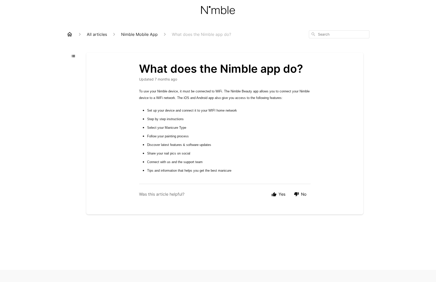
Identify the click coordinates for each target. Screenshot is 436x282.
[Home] (70, 34)
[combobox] (339, 34)
